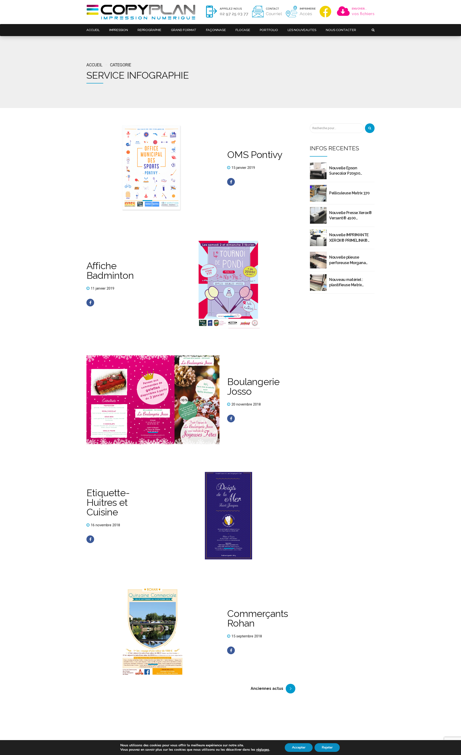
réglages (262, 750)
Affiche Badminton (110, 270)
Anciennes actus (267, 688)
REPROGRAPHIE (149, 30)
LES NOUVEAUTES (302, 30)
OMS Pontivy (254, 154)
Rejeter (327, 747)
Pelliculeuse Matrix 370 (349, 193)
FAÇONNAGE (216, 30)
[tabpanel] (153, 167)
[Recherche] (370, 128)
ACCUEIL (93, 30)
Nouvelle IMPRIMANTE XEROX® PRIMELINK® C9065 (349, 238)
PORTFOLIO (269, 30)
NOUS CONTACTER (341, 30)
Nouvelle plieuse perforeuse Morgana (347, 260)
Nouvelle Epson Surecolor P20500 (344, 171)
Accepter (298, 747)
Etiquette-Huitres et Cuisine (108, 502)
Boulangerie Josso (253, 386)
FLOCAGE (243, 30)
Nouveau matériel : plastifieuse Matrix (346, 282)
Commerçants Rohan (257, 618)
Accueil (94, 65)
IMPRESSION (118, 30)
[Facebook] (327, 12)
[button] (108, 168)
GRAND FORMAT (183, 30)
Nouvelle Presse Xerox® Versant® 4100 (350, 215)
